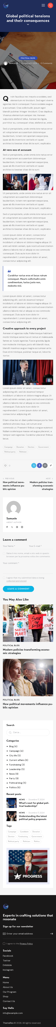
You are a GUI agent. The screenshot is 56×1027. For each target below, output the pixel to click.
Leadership (15, 769)
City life (13, 755)
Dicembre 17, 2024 (37, 799)
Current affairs (16, 760)
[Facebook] (39, 465)
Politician (23, 452)
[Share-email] (45, 465)
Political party (10, 452)
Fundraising (15, 764)
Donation (20, 447)
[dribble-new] (17, 527)
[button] (43, 5)
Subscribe (51, 934)
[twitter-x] (12, 527)
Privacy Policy (26, 944)
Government (43, 447)
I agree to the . (19, 943)
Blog (11, 746)
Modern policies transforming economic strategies (26, 651)
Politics (13, 787)
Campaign (8, 447)
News (12, 773)
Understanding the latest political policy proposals (33, 818)
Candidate (24, 832)
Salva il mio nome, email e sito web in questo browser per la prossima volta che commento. (28, 555)
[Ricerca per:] (28, 732)
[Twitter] (33, 465)
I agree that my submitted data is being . (25, 579)
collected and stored (16, 581)
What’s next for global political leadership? (34, 805)
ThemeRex (8, 1023)
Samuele (11, 518)
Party (12, 778)
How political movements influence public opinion (28, 705)
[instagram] (22, 527)
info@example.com (13, 1013)
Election (31, 447)
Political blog (28, 58)
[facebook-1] (7, 527)
